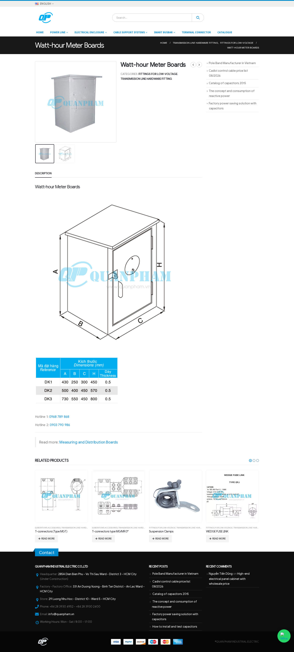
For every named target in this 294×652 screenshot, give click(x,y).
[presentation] (36, 102)
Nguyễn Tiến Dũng (221, 573)
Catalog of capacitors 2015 (227, 83)
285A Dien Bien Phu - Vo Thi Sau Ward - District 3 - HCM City (97, 574)
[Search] (198, 18)
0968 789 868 (59, 417)
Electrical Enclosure (89, 32)
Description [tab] (43, 173)
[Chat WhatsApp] (284, 636)
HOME (40, 32)
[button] (250, 460)
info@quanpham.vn (61, 614)
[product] (61, 496)
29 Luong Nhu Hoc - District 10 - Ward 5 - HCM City (82, 599)
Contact (46, 552)
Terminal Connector (196, 32)
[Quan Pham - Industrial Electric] (46, 17)
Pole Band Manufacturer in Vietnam (232, 63)
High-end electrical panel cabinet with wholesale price (229, 578)
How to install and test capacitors (174, 626)
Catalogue (224, 32)
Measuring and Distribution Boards (88, 442)
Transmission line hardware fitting (146, 79)
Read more (48, 538)
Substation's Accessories (48, 527)
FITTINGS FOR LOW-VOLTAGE (158, 74)
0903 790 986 (60, 425)
